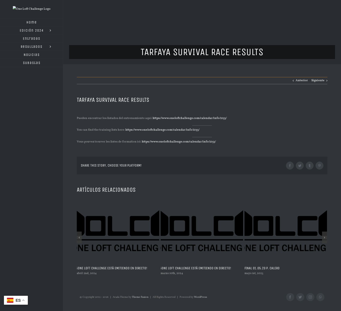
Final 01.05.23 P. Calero (262, 268)
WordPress (200, 297)
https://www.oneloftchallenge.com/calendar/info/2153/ (190, 118)
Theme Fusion (140, 297)
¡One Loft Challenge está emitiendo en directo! (112, 268)
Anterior (302, 80)
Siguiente (317, 80)
